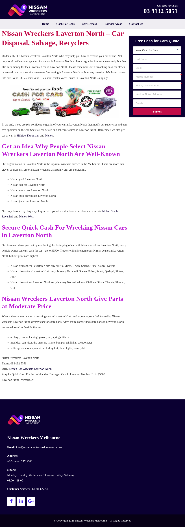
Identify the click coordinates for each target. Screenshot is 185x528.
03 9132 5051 (161, 11)
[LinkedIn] (21, 501)
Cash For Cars (65, 23)
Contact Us (136, 23)
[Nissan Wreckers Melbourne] (29, 10)
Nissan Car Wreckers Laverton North (30, 368)
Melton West (26, 216)
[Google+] (31, 501)
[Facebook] (11, 501)
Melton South (110, 211)
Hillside (21, 135)
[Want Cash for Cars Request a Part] (157, 50)
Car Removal (90, 23)
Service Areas (113, 23)
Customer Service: (18, 488)
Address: (12, 455)
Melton (49, 135)
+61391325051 (39, 488)
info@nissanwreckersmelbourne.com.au (39, 447)
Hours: (11, 469)
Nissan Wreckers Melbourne (33, 437)
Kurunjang (33, 135)
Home (45, 23)
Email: (11, 447)
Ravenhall (7, 216)
